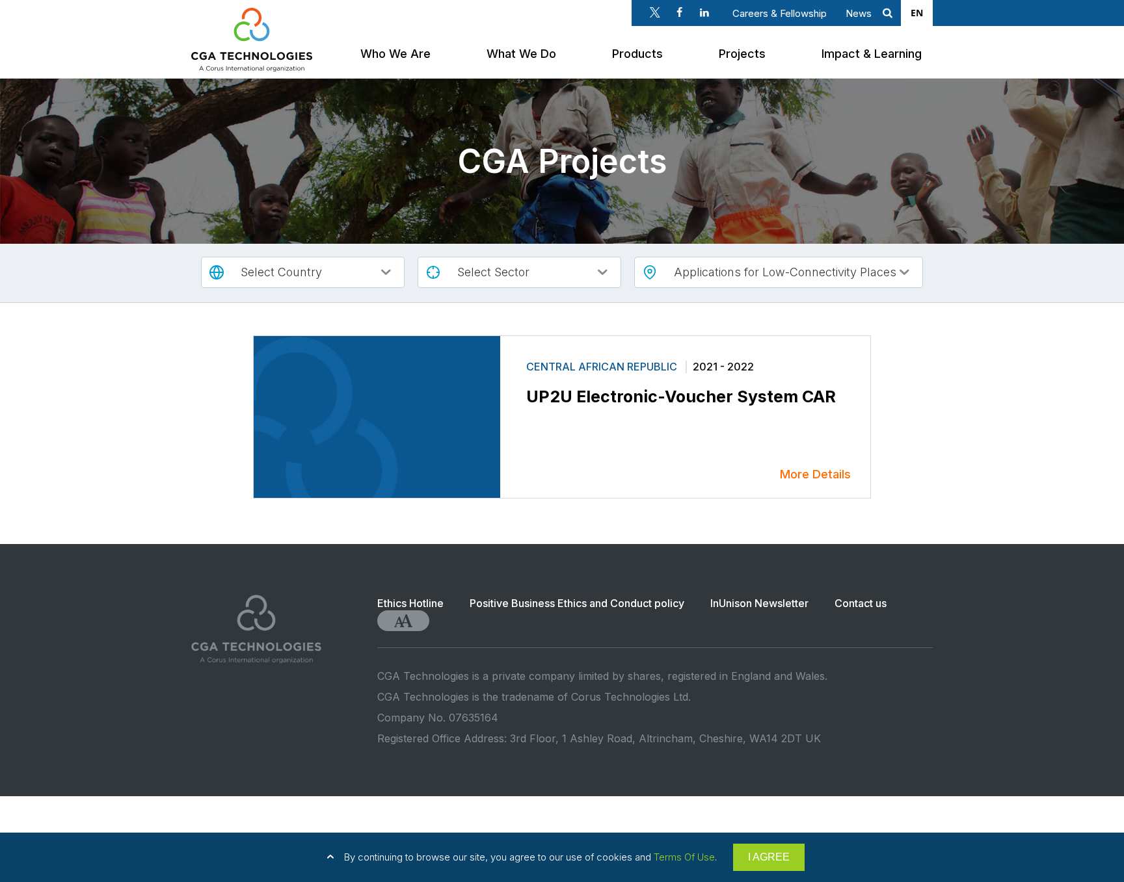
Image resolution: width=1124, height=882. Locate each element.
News (859, 13)
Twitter (655, 12)
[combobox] (917, 13)
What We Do (521, 53)
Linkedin (704, 12)
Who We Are (395, 53)
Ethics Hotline (410, 603)
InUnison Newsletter (759, 603)
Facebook (679, 12)
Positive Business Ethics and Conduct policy (577, 603)
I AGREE (769, 857)
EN (917, 12)
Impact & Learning (872, 53)
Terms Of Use (684, 857)
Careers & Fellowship (779, 13)
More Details (815, 474)
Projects (742, 53)
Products (637, 53)
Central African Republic (603, 366)
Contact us (861, 603)
